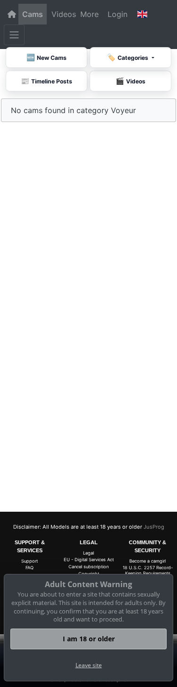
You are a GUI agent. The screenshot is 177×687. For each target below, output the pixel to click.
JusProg (153, 526)
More (89, 14)
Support (29, 561)
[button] (142, 14)
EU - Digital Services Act (89, 559)
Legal (88, 553)
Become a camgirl (147, 561)
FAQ (29, 567)
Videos (63, 14)
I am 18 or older (89, 638)
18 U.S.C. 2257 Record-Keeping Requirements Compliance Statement (148, 573)
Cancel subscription (88, 566)
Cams (32, 14)
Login (117, 14)
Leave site (89, 665)
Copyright (88, 573)
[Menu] (14, 35)
